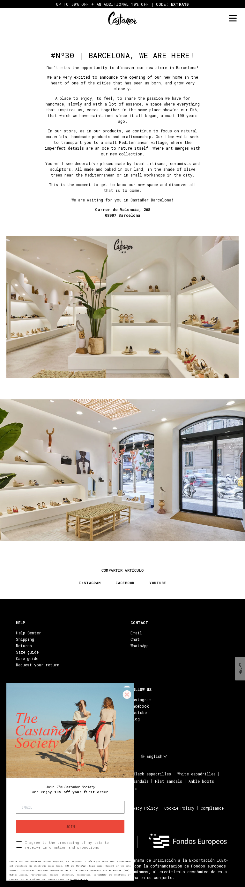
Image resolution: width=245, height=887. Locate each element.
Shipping (25, 639)
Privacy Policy (142, 808)
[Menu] (232, 18)
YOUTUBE (157, 582)
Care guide (27, 658)
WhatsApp (139, 645)
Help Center (28, 632)
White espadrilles (196, 773)
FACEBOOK (124, 582)
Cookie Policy (179, 808)
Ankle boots (201, 781)
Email (136, 632)
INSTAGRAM (89, 582)
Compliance (212, 808)
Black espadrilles (152, 773)
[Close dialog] (126, 694)
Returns (24, 645)
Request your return (37, 664)
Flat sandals (168, 781)
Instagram (140, 699)
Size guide (27, 652)
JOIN (70, 826)
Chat (135, 639)
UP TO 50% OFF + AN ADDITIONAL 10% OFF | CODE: (122, 4)
